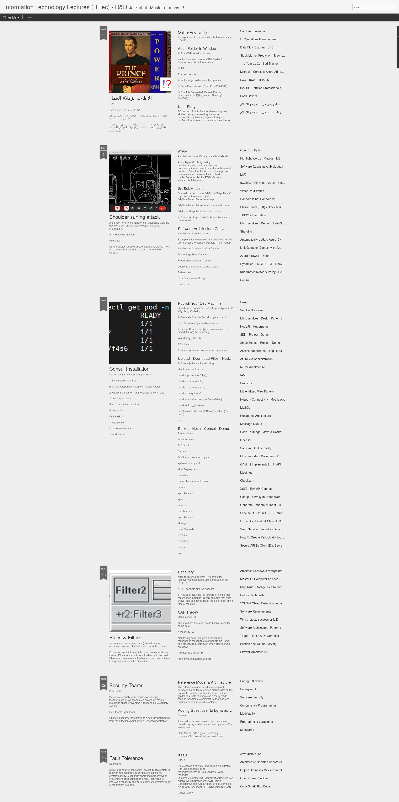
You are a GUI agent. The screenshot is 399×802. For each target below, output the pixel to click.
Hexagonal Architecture (255, 415)
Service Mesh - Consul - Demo (203, 428)
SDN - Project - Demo (254, 334)
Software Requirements (255, 611)
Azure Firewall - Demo (255, 256)
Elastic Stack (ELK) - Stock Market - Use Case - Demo (275, 207)
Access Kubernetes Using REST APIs (264, 351)
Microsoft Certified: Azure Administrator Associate (272, 71)
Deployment (248, 689)
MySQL (245, 407)
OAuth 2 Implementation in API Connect (266, 464)
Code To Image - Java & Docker (261, 432)
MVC (243, 174)
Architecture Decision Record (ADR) (263, 762)
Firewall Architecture (253, 652)
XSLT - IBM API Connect (256, 488)
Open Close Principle (254, 778)
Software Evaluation (253, 31)
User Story (187, 106)
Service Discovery (252, 310)
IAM (242, 375)
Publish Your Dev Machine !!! (202, 303)
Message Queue (251, 424)
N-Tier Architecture (252, 367)
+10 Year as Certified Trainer (259, 63)
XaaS (182, 754)
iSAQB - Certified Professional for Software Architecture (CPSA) (282, 88)
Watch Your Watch (252, 191)
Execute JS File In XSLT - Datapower (264, 513)
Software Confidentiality (255, 448)
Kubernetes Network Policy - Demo (263, 272)
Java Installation (250, 754)
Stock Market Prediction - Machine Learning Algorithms (276, 55)
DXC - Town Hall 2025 (254, 80)
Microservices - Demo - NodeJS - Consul (267, 223)
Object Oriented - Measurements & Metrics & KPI (272, 770)
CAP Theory (188, 612)
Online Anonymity (192, 32)
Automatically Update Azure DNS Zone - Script (270, 239)
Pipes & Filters (125, 637)
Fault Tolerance (126, 757)
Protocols (246, 383)
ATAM (182, 151)
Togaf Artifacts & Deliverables (259, 636)
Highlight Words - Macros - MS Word (264, 158)
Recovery (186, 571)
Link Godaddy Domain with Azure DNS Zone (269, 247)
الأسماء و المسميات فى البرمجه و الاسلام (265, 112)
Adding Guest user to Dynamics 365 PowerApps (218, 710)
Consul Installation (129, 368)
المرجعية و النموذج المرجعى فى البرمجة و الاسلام (270, 104)
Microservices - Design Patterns (261, 318)
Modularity (247, 730)
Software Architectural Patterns (260, 627)
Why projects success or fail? (259, 619)
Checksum (247, 480)
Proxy (244, 302)
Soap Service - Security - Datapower (264, 529)
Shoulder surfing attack (134, 216)
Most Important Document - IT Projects (265, 456)
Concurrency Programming (258, 705)
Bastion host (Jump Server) (258, 644)
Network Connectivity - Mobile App (262, 399)
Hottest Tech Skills (252, 595)
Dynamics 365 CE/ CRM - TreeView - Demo (268, 264)
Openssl (245, 440)
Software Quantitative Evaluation (261, 166)
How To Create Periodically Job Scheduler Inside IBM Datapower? (283, 537)
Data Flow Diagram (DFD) (257, 47)
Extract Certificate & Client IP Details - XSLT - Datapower (277, 521)
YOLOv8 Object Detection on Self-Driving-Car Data (273, 603)
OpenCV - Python (251, 150)
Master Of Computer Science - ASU (263, 579)
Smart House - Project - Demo (260, 342)
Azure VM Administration (256, 359)
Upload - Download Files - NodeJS (206, 358)
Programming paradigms (256, 721)
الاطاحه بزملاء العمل (130, 97)
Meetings (246, 472)
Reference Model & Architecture (204, 682)
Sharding (246, 231)
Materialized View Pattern (257, 391)
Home (28, 17)
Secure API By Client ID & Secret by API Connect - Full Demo (280, 545)
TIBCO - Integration (253, 215)
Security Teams (126, 685)
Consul (244, 280)
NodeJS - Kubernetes (254, 326)
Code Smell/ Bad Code (255, 786)
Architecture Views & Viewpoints (261, 571)
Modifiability (248, 713)
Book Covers (248, 96)
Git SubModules (191, 188)
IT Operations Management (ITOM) (263, 39)
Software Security (251, 697)
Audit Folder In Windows (198, 48)
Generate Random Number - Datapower (266, 505)
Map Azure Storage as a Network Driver (266, 587)
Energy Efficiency (251, 681)
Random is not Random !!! (257, 199)
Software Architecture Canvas (202, 228)
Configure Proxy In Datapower (260, 497)
